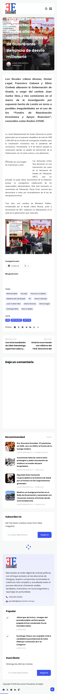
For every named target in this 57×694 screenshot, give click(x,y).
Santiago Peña (12, 309)
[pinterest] (22, 327)
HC (30, 299)
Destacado (16, 320)
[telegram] (26, 327)
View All (49, 437)
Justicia (26, 320)
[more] (38, 327)
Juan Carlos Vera (13, 304)
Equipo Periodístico (20, 63)
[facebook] (15, 327)
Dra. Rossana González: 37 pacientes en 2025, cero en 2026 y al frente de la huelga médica (34, 446)
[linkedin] (30, 327)
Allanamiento (11, 294)
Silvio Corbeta (27, 309)
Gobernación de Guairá (15, 299)
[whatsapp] (34, 327)
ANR (7, 320)
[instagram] (11, 690)
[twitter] (19, 327)
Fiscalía (24, 294)
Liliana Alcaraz (30, 304)
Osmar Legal (44, 304)
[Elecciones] (10, 8)
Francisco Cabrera (38, 294)
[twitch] (19, 690)
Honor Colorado (40, 299)
